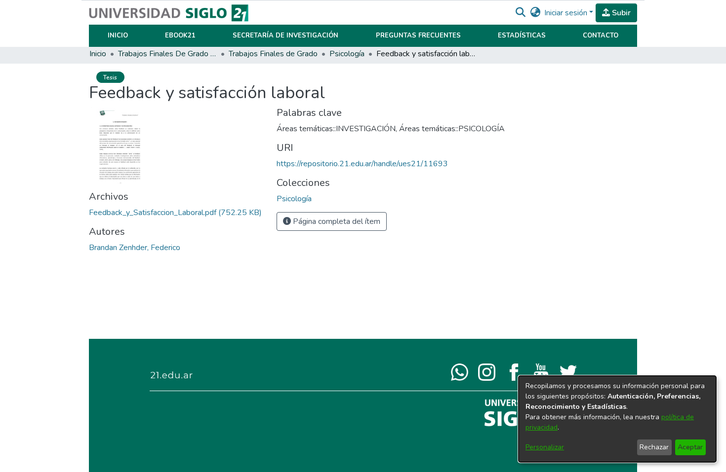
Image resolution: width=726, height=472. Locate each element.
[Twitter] (568, 371)
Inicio (118, 35)
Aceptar (690, 447)
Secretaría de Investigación (285, 35)
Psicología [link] (346, 53)
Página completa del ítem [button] (335, 221)
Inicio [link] (97, 53)
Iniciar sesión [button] (566, 12)
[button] (520, 13)
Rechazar (654, 447)
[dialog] (617, 419)
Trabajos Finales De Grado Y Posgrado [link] (167, 53)
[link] (175, 212)
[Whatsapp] (459, 371)
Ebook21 (180, 35)
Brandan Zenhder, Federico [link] (134, 247)
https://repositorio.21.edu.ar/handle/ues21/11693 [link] (362, 163)
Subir (620, 12)
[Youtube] (541, 371)
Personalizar (544, 447)
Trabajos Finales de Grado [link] (273, 53)
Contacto (600, 35)
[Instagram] (486, 371)
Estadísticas (522, 35)
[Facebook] (513, 371)
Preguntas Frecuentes (418, 35)
